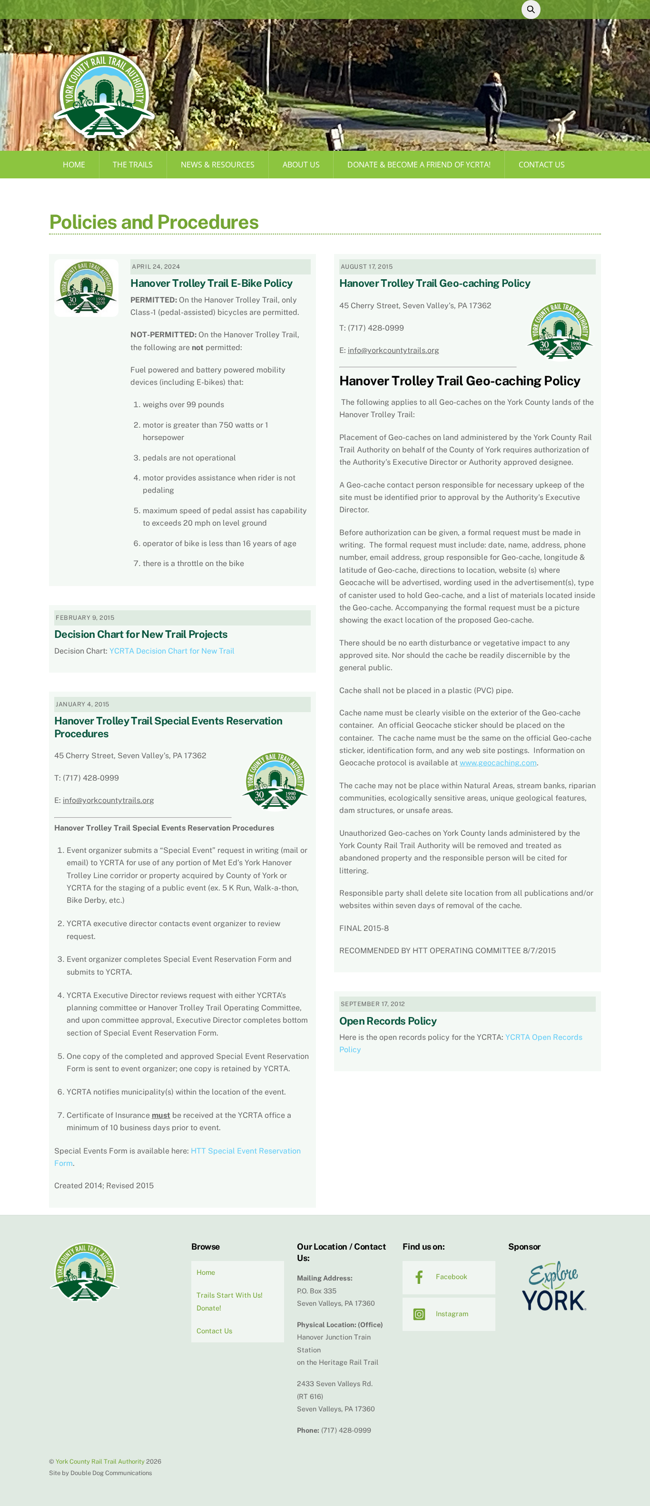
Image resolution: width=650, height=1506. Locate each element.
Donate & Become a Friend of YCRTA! (419, 164)
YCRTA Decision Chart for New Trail (172, 650)
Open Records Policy (387, 1021)
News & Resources (218, 164)
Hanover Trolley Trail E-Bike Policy (211, 283)
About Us (301, 164)
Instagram (451, 1314)
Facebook (450, 1276)
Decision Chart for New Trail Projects (141, 634)
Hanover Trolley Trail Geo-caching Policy (435, 283)
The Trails (133, 164)
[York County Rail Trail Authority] (104, 139)
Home (74, 164)
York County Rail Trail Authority (100, 1461)
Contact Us (542, 164)
